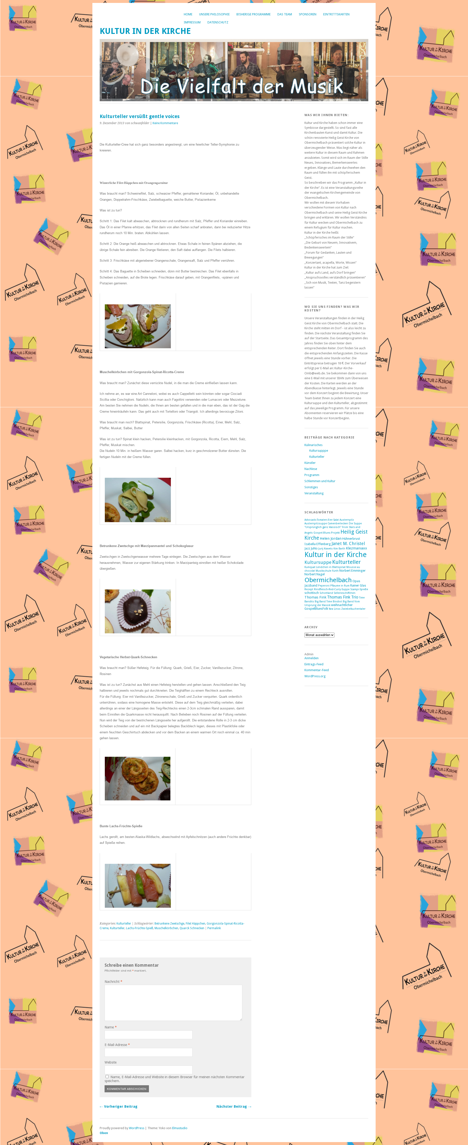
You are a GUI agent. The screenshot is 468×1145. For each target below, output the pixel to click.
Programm (311, 475)
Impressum (192, 22)
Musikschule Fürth (327, 570)
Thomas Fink (315, 597)
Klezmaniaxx (356, 548)
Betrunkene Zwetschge (169, 923)
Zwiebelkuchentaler (353, 608)
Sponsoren (307, 14)
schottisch (311, 593)
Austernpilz (347, 519)
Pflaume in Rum (340, 585)
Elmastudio (179, 1128)
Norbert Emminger (352, 570)
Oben (104, 1133)
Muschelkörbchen (166, 928)
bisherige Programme (253, 14)
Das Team (284, 14)
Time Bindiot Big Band (340, 601)
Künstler (310, 463)
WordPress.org (314, 676)
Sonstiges (311, 487)
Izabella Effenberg (317, 544)
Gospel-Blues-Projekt (326, 532)
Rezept (308, 589)
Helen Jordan (330, 538)
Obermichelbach (328, 580)
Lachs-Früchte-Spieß (139, 928)
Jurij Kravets (325, 548)
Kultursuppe (318, 562)
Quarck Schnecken (192, 928)
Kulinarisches (313, 445)
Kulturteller (124, 923)
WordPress (136, 1128)
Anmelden (311, 658)
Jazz (307, 548)
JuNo (314, 548)
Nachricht (113, 982)
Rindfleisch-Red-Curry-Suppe (332, 589)
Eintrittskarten (336, 14)
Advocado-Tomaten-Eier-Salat (321, 519)
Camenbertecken (338, 523)
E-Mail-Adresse (117, 1045)
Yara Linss (335, 608)
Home (188, 14)
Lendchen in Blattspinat (331, 567)
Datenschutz (217, 22)
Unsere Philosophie (214, 14)
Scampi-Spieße (359, 589)
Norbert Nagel (314, 574)
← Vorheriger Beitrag (118, 1106)
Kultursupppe (318, 450)
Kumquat (309, 567)
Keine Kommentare (165, 123)
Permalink (214, 928)
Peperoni (324, 585)
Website (111, 1062)
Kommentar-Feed (316, 670)
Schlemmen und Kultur (319, 481)
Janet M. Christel (348, 543)
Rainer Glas (358, 585)
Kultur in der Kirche (145, 31)
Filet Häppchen (195, 923)
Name (111, 1027)
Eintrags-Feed (313, 664)
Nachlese (310, 469)
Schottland (326, 593)
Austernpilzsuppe (315, 523)
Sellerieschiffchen (344, 593)
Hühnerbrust (351, 538)
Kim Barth (339, 548)
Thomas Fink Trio (342, 597)
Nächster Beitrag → (233, 1106)
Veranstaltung (313, 493)
